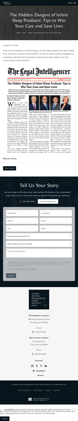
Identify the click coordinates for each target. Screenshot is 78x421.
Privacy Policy (18, 269)
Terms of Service (31, 269)
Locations (40, 371)
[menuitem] (32, 366)
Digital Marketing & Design (41, 399)
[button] (75, 3)
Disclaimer (56, 390)
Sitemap (47, 390)
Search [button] (40, 375)
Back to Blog (9, 168)
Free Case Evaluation (48, 201)
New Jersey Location (39, 338)
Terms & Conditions (24, 390)
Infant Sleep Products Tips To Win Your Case (45, 33)
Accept (4, 419)
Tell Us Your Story (39, 185)
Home (18, 33)
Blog (24, 33)
